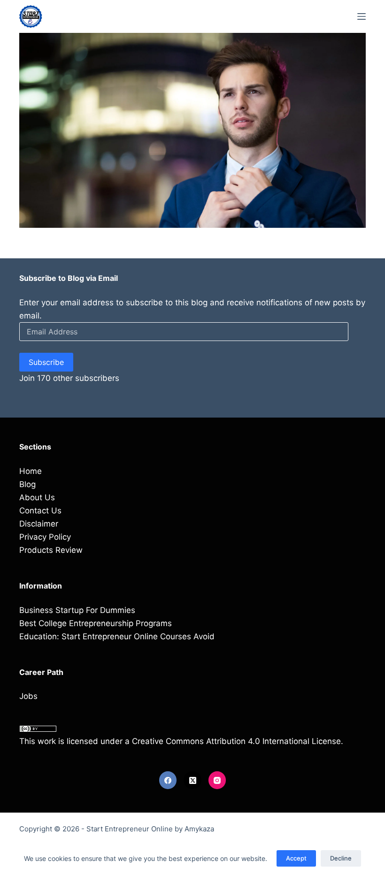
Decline (341, 858)
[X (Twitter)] (192, 780)
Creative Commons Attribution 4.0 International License (236, 741)
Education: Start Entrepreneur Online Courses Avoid (117, 636)
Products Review (51, 550)
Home (30, 471)
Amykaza (199, 828)
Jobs (28, 696)
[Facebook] (168, 780)
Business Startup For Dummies (77, 610)
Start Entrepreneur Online (129, 828)
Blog (27, 484)
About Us (37, 497)
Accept (296, 858)
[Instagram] (217, 780)
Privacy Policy (45, 537)
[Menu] (361, 16)
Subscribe (46, 362)
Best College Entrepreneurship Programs (95, 623)
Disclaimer (38, 523)
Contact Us (40, 510)
